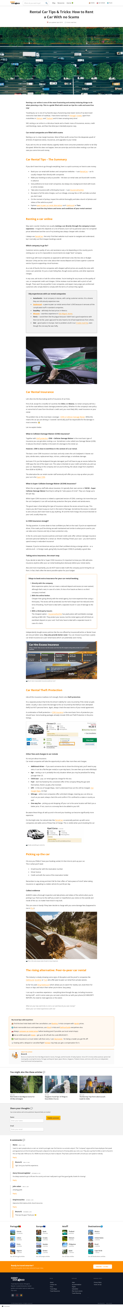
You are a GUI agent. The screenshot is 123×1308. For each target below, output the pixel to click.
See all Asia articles (68, 1256)
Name (12, 1117)
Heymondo (58, 1039)
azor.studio (109, 1303)
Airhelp (47, 1043)
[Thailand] (65, 1232)
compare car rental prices (28, 1031)
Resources (61, 3)
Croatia (79, 115)
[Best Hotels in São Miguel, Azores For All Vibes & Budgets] (26, 1084)
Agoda (76, 1023)
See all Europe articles (43, 1256)
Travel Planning (76, 1293)
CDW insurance (57, 712)
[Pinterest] (17, 1295)
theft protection (42, 438)
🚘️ (101, 3)
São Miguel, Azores (65, 314)
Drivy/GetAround (43, 985)
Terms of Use (97, 1284)
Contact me (53, 1284)
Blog (53, 3)
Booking (55, 1023)
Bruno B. (18, 1162)
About (51, 1282)
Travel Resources (55, 1291)
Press (51, 1287)
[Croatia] (39, 1238)
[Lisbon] (13, 1238)
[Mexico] (91, 1232)
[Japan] (65, 1251)
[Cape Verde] (91, 1251)
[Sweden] (39, 1245)
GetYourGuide (65, 1027)
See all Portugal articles (17, 1256)
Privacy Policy (97, 1282)
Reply (15, 1157)
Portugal (73, 115)
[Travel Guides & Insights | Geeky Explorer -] (15, 3)
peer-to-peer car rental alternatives (49, 205)
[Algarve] (13, 1251)
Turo (45, 980)
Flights (74, 1287)
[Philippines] (65, 1245)
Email (12, 1126)
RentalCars (84, 171)
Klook (49, 1027)
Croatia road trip (82, 323)
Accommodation (76, 1284)
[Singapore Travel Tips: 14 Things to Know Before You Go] (61, 1084)
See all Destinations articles (96, 1256)
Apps (73, 1282)
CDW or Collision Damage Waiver (72, 417)
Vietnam (40, 118)
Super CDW (41, 477)
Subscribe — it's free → (102, 1266)
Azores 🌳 (70, 3)
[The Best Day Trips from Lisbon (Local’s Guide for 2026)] (96, 1084)
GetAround (70, 205)
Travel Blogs (53, 1289)
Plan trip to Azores (77, 1291)
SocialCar (38, 980)
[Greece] (39, 1251)
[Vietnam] (65, 1238)
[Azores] (13, 1232)
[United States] (91, 1238)
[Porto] (13, 1245)
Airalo (33, 1035)
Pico (32, 908)
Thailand (49, 118)
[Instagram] (12, 1295)
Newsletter (75, 1289)
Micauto (36, 314)
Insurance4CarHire (77, 190)
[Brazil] (91, 1245)
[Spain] (39, 1232)
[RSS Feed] (21, 1295)
